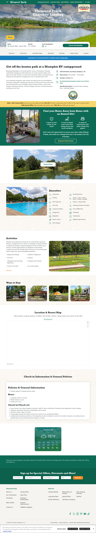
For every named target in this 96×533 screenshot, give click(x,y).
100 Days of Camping (68, 499)
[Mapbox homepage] (10, 364)
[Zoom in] (88, 322)
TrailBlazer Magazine (26, 507)
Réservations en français (67, 492)
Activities (62, 53)
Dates (9, 44)
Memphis (52, 6)
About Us (9, 492)
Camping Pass (24, 492)
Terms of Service (63, 522)
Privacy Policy (54, 522)
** (88, 103)
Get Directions (48, 319)
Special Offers (65, 2)
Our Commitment (11, 495)
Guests (30, 44)
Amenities (51, 53)
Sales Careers (10, 502)
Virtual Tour (23, 53)
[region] (48, 343)
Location (85, 53)
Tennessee (44, 6)
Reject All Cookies (73, 528)
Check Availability (76, 45)
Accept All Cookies (85, 528)
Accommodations (47, 44)
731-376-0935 (48, 18)
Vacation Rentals (53, 492)
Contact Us (9, 507)
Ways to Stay (74, 53)
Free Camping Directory (80, 492)
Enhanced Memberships (24, 498)
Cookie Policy (7, 531)
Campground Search (43, 2)
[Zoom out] (88, 324)
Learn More (64, 58)
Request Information (66, 141)
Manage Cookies (61, 528)
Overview (11, 53)
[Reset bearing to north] (88, 327)
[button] (52, 46)
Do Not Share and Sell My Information (79, 522)
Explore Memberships (76, 2)
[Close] (93, 528)
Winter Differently (53, 499)
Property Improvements (24, 503)
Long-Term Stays (55, 2)
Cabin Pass (23, 495)
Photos (10, 37)
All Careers (9, 498)
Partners (78, 496)
